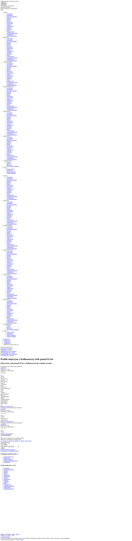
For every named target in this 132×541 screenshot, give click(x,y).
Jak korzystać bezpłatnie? (13, 166)
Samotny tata (10, 170)
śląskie (8, 30)
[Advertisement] (46, 501)
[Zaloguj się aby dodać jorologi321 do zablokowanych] (6, 428)
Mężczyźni (9, 165)
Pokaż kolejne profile (5, 435)
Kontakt (3, 534)
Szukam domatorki (11, 173)
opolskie (9, 25)
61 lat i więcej (28, 441)
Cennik (13, 534)
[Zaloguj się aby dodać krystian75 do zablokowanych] (6, 413)
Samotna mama (10, 169)
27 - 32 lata (3, 441)
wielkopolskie (10, 34)
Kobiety (9, 163)
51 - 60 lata (21, 441)
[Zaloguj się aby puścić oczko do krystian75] (3, 413)
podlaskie (9, 27)
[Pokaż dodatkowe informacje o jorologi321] (1, 428)
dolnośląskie (10, 15)
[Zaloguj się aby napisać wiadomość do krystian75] (2, 413)
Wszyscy (9, 162)
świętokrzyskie (10, 31)
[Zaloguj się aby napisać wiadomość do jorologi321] (2, 428)
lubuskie (9, 19)
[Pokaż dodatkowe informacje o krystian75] (1, 413)
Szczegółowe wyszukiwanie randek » (10, 451)
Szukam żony (7, 458)
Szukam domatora (11, 172)
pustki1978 (3, 367)
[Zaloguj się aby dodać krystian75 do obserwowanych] (5, 413)
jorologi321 (3, 424)
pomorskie (9, 29)
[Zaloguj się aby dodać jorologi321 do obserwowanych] (5, 428)
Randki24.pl (7, 339)
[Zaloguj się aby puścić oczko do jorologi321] (3, 428)
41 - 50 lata (15, 441)
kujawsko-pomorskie (12, 16)
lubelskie (9, 18)
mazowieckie (10, 23)
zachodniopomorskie (12, 36)
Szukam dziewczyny (9, 456)
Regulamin (8, 534)
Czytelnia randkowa (5, 537)
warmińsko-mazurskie (12, 33)
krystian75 (3, 409)
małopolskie (10, 22)
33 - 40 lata (9, 441)
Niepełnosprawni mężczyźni (10, 461)
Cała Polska (9, 14)
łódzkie (8, 20)
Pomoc (17, 534)
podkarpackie (10, 26)
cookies (21, 539)
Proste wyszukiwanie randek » (8, 449)
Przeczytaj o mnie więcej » (7, 406)
